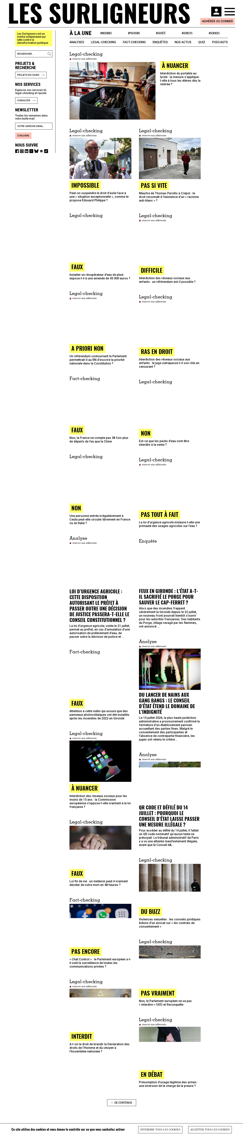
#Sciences (214, 33)
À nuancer (84, 788)
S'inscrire (23, 135)
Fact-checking (134, 42)
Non (146, 433)
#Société (161, 33)
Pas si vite (154, 185)
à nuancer (175, 65)
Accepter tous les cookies (210, 1129)
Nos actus (183, 42)
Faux (77, 703)
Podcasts (220, 42)
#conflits (187, 33)
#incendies (106, 33)
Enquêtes (160, 42)
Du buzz (150, 911)
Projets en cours (28, 75)
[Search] (50, 54)
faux (77, 266)
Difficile (151, 270)
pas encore (85, 951)
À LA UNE (80, 33)
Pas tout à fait (159, 514)
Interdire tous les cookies (160, 1129)
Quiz (201, 42)
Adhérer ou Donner (217, 21)
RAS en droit (157, 351)
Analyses (76, 42)
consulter (23, 100)
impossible (85, 185)
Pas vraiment (157, 993)
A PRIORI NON (87, 348)
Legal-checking (103, 42)
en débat (151, 1074)
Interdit (81, 1036)
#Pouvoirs (134, 33)
